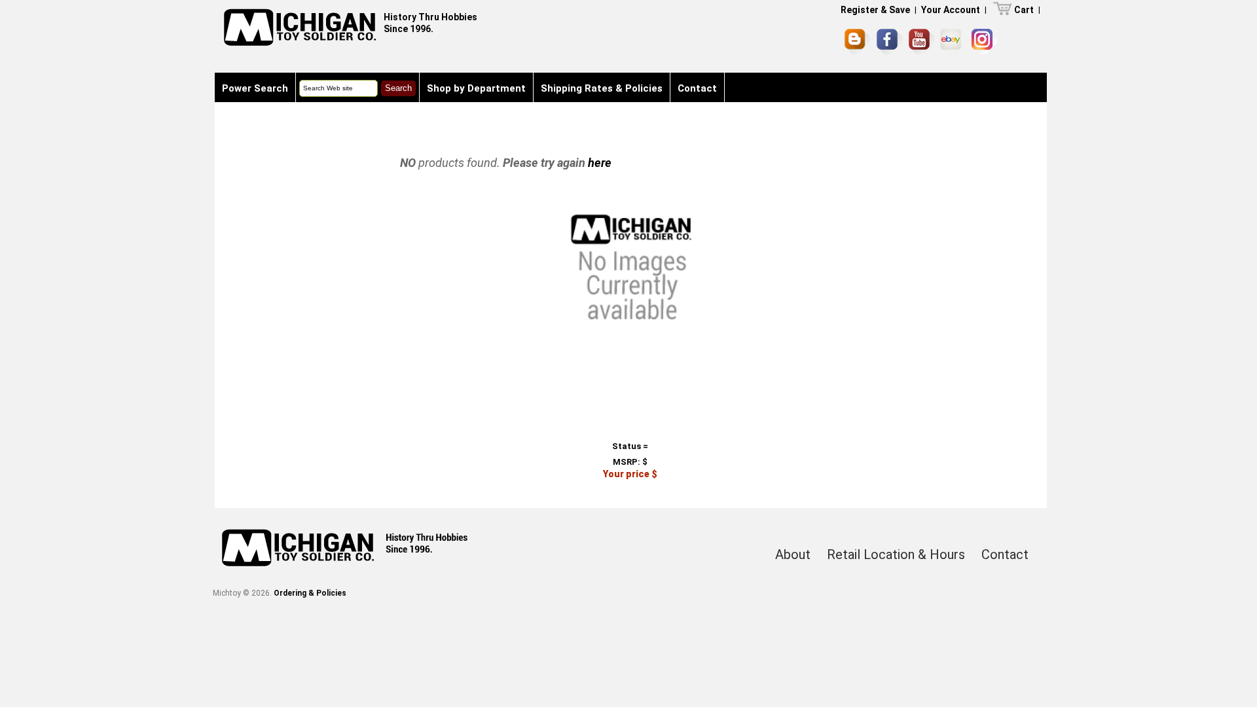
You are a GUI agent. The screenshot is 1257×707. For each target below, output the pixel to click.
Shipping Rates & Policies (602, 88)
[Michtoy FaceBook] (890, 42)
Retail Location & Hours (896, 554)
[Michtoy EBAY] (953, 41)
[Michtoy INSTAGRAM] (984, 41)
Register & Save (875, 10)
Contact (697, 88)
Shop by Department (476, 88)
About (793, 554)
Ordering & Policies (310, 593)
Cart (1024, 10)
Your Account (950, 10)
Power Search (255, 88)
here (599, 163)
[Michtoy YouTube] (921, 41)
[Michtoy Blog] (858, 42)
